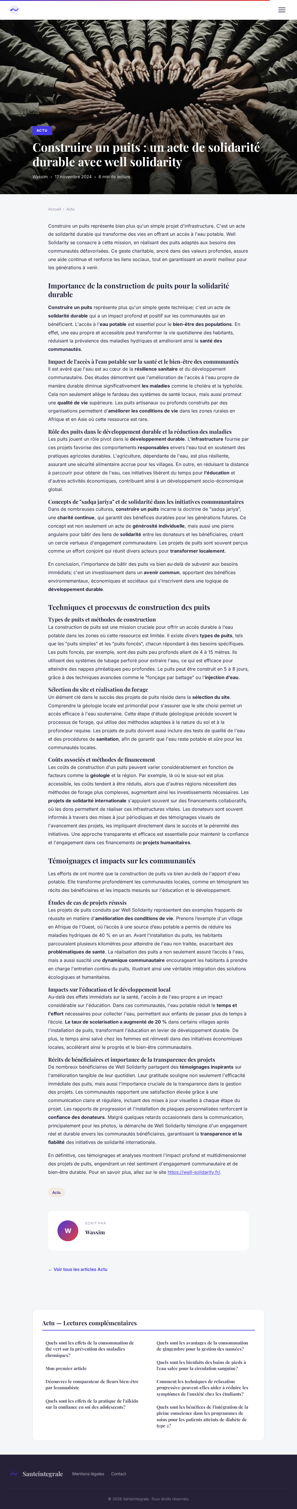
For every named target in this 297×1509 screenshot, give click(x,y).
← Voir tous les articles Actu (77, 1269)
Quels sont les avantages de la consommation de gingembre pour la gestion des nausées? (202, 1346)
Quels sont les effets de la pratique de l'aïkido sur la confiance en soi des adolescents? (92, 1404)
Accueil (54, 209)
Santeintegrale (43, 1473)
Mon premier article (66, 1368)
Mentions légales (88, 1473)
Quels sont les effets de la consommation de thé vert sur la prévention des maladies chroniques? (90, 1349)
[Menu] (282, 10)
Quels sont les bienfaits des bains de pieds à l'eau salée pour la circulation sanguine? (201, 1365)
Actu (42, 130)
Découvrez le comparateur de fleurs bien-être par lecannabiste (92, 1384)
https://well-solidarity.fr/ (194, 1172)
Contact (118, 1473)
